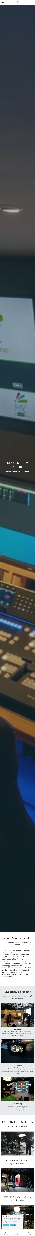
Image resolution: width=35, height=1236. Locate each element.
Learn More (5, 1222)
